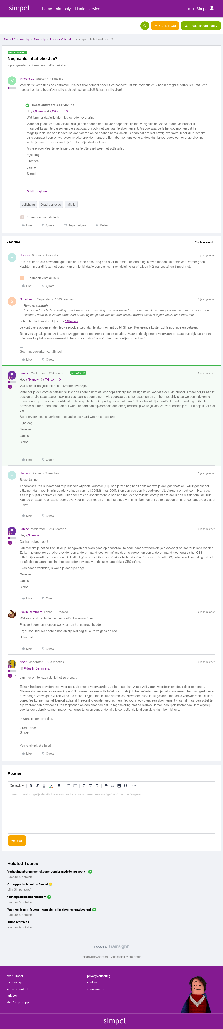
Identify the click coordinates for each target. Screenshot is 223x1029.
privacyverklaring (98, 976)
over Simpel (15, 976)
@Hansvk (39, 111)
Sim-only (40, 39)
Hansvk (25, 255)
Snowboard (27, 299)
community (14, 982)
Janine (24, 373)
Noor (23, 662)
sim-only (63, 8)
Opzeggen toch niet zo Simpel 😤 (29, 884)
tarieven (12, 995)
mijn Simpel (198, 8)
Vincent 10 (27, 78)
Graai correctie (51, 204)
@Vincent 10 (59, 111)
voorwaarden (96, 989)
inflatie (71, 204)
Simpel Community (16, 39)
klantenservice (87, 8)
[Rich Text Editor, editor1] (111, 811)
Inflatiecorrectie (18, 922)
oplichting (28, 204)
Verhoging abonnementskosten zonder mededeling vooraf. (47, 871)
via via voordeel (17, 989)
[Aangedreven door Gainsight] (111, 948)
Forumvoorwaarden (94, 956)
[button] (4, 26)
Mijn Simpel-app (18, 1002)
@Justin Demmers (36, 668)
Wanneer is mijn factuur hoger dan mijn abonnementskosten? (49, 909)
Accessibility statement (126, 956)
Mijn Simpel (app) (19, 889)
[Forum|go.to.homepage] (25, 25)
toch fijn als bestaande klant (26, 897)
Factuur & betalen (62, 39)
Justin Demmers (31, 612)
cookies (92, 982)
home (47, 8)
